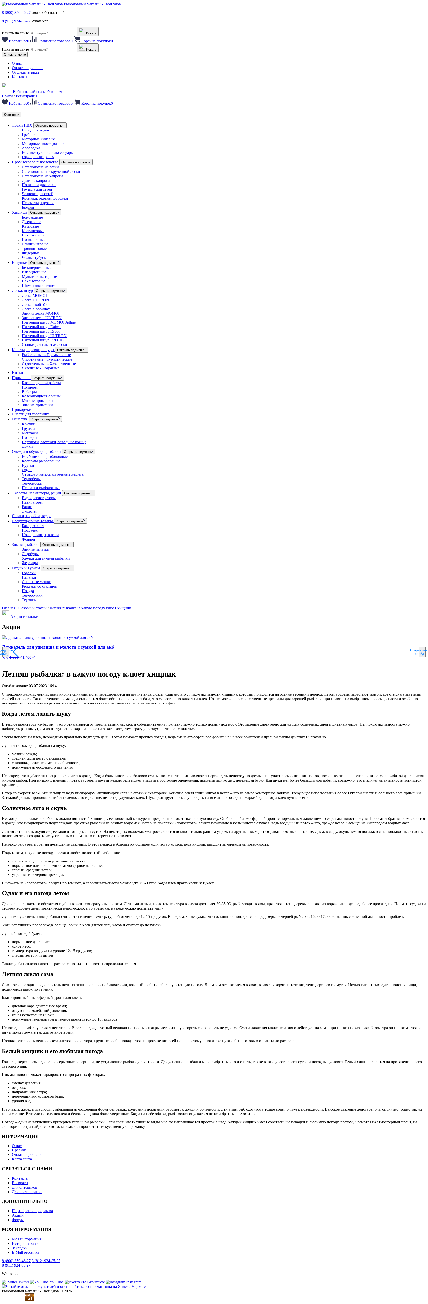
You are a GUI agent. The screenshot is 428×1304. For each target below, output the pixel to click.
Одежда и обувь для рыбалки (37, 451)
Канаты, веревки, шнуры (33, 350)
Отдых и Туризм (26, 568)
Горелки (29, 573)
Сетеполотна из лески (40, 167)
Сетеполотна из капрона (42, 176)
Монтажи (30, 433)
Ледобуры (30, 554)
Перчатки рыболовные (41, 488)
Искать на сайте (15, 33)
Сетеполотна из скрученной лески (51, 171)
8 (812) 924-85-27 (46, 1261)
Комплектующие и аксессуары (48, 152)
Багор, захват (33, 526)
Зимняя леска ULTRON (42, 318)
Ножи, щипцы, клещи (40, 535)
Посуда (28, 591)
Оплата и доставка (27, 68)
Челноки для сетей (37, 194)
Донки (27, 446)
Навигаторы (32, 502)
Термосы (29, 600)
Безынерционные (36, 267)
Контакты (20, 77)
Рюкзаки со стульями (39, 586)
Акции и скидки (23, 616)
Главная (8, 608)
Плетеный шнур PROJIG (43, 340)
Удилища (20, 212)
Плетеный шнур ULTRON (44, 336)
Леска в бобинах (36, 309)
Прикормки (21, 409)
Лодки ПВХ (22, 125)
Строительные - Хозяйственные (49, 364)
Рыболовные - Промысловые (46, 355)
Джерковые (31, 222)
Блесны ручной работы (41, 383)
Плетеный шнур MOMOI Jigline (49, 322)
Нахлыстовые (33, 235)
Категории (11, 115)
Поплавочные (33, 239)
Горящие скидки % (38, 157)
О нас (17, 63)
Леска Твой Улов (36, 304)
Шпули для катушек (39, 285)
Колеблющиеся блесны (41, 396)
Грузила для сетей (37, 189)
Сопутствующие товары (33, 521)
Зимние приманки (37, 405)
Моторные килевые (38, 139)
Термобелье (31, 479)
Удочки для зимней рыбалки (46, 558)
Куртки (28, 465)
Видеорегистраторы (39, 498)
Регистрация (26, 96)
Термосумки (32, 595)
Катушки (20, 263)
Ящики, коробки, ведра (31, 516)
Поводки (29, 437)
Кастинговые (33, 231)
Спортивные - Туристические (47, 359)
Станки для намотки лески (44, 344)
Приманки (21, 378)
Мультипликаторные (39, 276)
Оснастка (20, 419)
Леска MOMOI (34, 295)
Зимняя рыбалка (26, 544)
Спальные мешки (36, 582)
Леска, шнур (23, 290)
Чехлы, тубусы (34, 257)
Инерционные (34, 272)
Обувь (27, 470)
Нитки (17, 372)
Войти (7, 96)
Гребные (29, 134)
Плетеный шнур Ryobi (41, 331)
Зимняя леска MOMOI (40, 313)
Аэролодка (31, 148)
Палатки (29, 577)
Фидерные (31, 253)
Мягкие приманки (37, 400)
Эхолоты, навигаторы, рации (37, 493)
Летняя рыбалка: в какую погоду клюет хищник (90, 608)
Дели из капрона (36, 180)
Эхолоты (29, 511)
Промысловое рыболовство (35, 162)
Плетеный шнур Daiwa (41, 327)
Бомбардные (32, 217)
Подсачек (30, 530)
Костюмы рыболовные (41, 461)
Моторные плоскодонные (43, 143)
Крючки (28, 424)
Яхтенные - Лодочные (40, 368)
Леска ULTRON (35, 300)
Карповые (30, 226)
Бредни (28, 207)
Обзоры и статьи (32, 608)
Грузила (28, 428)
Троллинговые (34, 248)
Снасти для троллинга (31, 414)
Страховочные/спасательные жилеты (53, 474)
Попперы (30, 387)
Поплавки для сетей (39, 185)
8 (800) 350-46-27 (16, 12)
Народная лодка (35, 130)
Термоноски (32, 483)
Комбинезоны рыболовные (45, 456)
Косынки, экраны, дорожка (45, 198)
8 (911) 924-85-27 (16, 21)
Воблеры (29, 392)
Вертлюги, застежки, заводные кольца (54, 442)
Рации (27, 507)
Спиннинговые (35, 244)
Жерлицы (30, 563)
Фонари (28, 539)
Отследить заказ (25, 72)
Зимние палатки (35, 549)
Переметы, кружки (38, 203)
